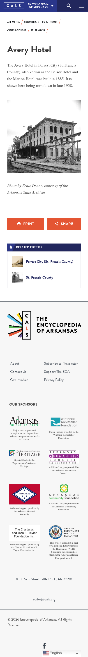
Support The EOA (57, 371)
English (55, 653)
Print (28, 224)
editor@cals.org (44, 599)
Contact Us (18, 371)
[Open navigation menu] (81, 6)
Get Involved (19, 379)
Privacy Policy (54, 379)
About (14, 363)
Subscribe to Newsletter (61, 363)
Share (67, 224)
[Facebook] (44, 646)
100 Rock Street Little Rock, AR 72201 (44, 579)
